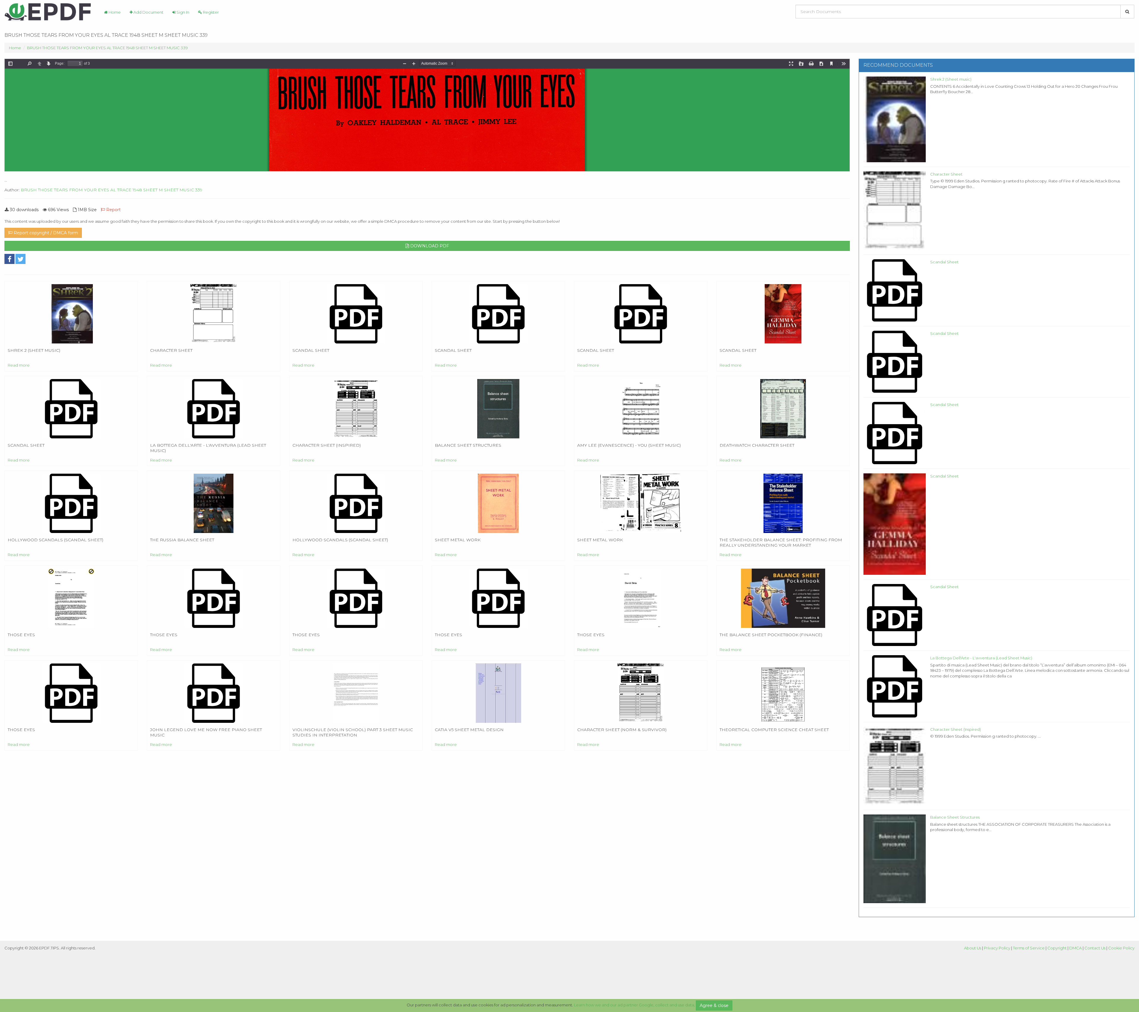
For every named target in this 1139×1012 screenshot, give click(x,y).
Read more (19, 365)
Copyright (1057, 948)
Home (114, 12)
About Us (972, 948)
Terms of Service (1029, 948)
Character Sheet (946, 174)
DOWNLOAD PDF (429, 246)
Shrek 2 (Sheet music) (950, 79)
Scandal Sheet (944, 262)
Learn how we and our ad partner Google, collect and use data (634, 1005)
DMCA (1075, 948)
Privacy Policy (997, 948)
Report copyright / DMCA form (45, 233)
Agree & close (714, 1005)
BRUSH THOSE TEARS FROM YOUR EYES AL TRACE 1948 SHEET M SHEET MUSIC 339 (107, 47)
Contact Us (1094, 948)
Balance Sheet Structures (955, 817)
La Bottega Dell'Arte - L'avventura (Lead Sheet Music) (981, 657)
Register (210, 12)
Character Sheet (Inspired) (955, 729)
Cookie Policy (1121, 948)
